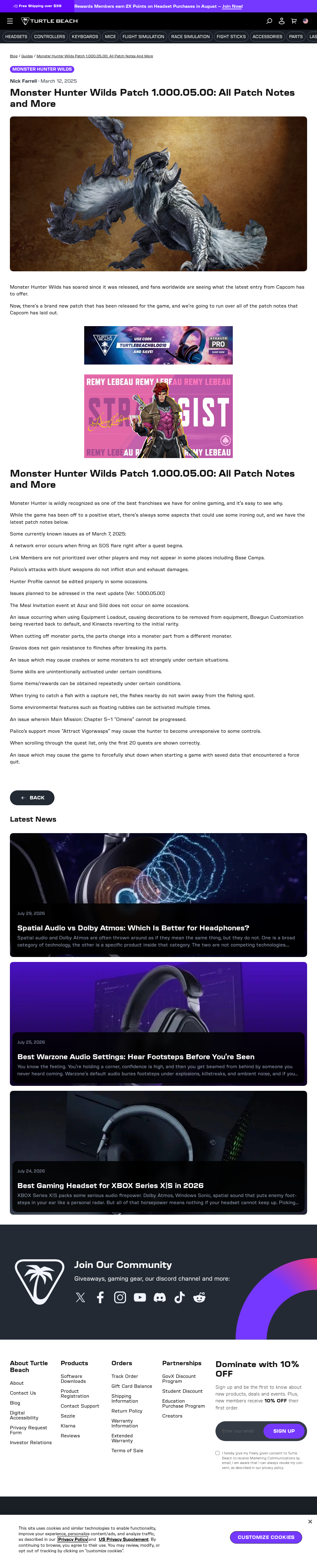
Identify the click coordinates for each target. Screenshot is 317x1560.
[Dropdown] (10, 21)
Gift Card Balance (131, 1386)
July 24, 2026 (31, 1170)
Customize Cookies (266, 1537)
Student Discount (182, 1391)
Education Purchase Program (183, 1404)
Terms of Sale (127, 1450)
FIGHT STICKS (231, 36)
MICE (110, 36)
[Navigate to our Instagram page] (120, 1298)
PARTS (296, 36)
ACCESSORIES (267, 36)
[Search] (269, 21)
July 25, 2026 (31, 1042)
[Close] (310, 1521)
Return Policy (126, 1411)
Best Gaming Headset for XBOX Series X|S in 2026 (110, 1185)
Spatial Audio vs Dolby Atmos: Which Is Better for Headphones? (133, 927)
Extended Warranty (122, 1438)
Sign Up (284, 1431)
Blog (15, 1403)
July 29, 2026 (31, 913)
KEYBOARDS (85, 36)
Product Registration (75, 1394)
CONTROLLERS (49, 36)
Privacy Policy (72, 1539)
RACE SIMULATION (190, 36)
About (17, 1383)
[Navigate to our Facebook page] (100, 1298)
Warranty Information (124, 1423)
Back (37, 797)
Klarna (68, 1425)
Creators (172, 1416)
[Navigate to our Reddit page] (199, 1298)
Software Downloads (73, 1379)
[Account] (282, 21)
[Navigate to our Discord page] (160, 1298)
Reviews (70, 1435)
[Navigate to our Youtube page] (140, 1298)
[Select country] (305, 21)
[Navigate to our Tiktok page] (179, 1298)
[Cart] (294, 21)
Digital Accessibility (24, 1415)
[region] (158, 1537)
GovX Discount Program (179, 1379)
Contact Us (23, 1393)
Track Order (124, 1376)
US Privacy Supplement (124, 1539)
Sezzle (68, 1416)
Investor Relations (31, 1442)
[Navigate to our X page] (80, 1298)
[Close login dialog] (216, 924)
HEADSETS (16, 36)
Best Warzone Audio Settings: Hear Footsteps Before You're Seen (135, 1056)
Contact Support (80, 1406)
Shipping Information (124, 1399)
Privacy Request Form (28, 1430)
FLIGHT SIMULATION (143, 36)
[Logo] (50, 21)
